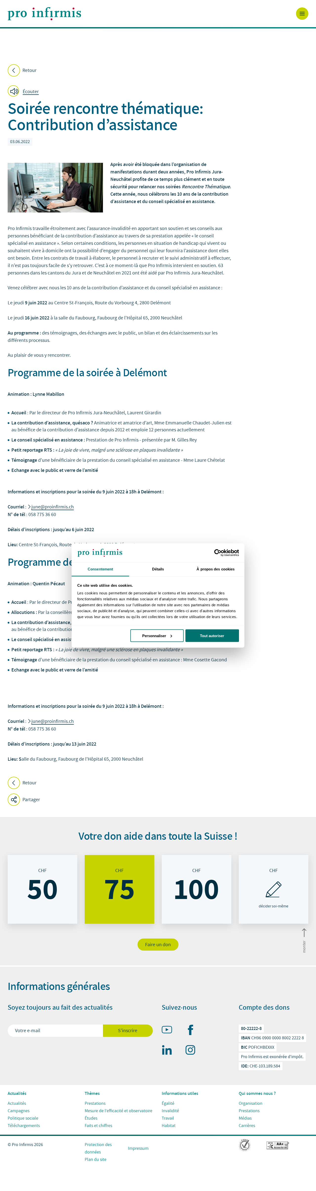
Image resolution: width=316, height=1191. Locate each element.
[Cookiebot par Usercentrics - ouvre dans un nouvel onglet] (217, 553)
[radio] (42, 889)
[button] (25, 91)
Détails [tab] (158, 569)
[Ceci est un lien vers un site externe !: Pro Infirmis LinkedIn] (169, 1051)
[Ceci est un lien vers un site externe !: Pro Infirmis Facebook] (192, 1031)
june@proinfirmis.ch (52, 506)
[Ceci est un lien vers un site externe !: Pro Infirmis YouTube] (169, 1030)
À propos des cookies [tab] (216, 569)
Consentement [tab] (100, 569)
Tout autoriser (212, 635)
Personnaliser (154, 635)
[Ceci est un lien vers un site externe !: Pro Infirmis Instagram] (192, 1051)
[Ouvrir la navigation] (302, 13)
